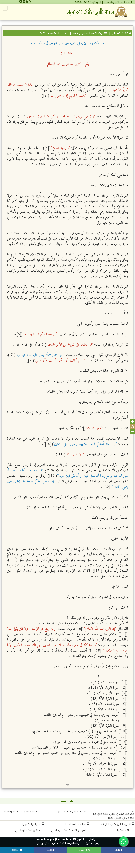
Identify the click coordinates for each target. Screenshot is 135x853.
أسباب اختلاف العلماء (74, 824)
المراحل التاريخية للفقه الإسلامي (68, 830)
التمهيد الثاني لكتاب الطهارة (116, 824)
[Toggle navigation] (5, 8)
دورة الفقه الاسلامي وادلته (88, 33)
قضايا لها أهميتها (31, 824)
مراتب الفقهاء (123, 830)
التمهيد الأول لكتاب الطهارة (71, 811)
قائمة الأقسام (120, 33)
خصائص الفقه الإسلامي (28, 830)
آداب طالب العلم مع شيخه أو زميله (22, 811)
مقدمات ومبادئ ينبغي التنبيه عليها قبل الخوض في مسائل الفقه (113, 816)
